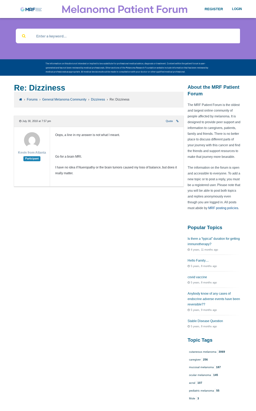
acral (195, 382)
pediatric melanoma (204, 390)
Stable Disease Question (205, 321)
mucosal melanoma (205, 367)
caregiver (198, 359)
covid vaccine (197, 277)
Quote (169, 121)
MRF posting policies (223, 208)
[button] (214, 9)
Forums (32, 99)
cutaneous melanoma (207, 351)
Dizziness (98, 99)
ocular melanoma (203, 375)
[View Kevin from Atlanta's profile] (32, 147)
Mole (194, 398)
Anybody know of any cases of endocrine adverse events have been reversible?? (214, 299)
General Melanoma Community (64, 99)
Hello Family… (198, 260)
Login (237, 9)
